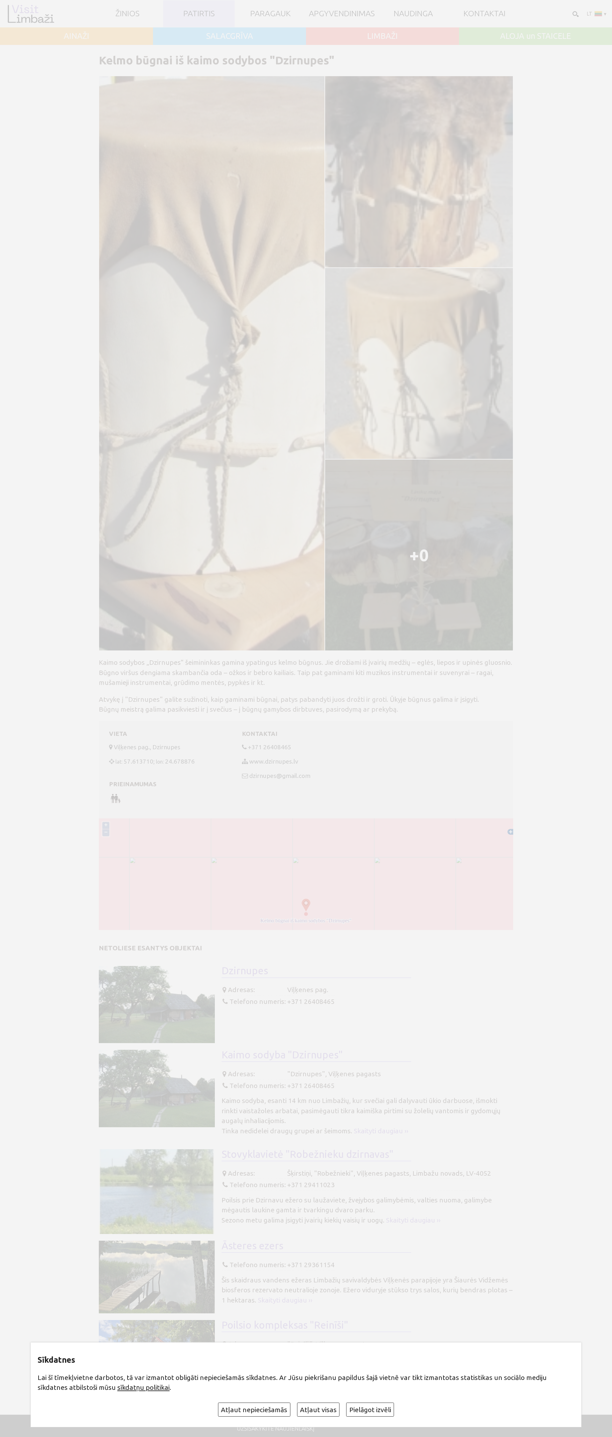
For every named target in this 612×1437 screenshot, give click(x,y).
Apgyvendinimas (342, 14)
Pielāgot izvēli (370, 1409)
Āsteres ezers (252, 1245)
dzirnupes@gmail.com (279, 775)
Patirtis (199, 14)
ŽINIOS (127, 14)
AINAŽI (76, 36)
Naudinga (413, 14)
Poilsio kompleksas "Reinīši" (285, 1325)
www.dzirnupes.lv (273, 761)
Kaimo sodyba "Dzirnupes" (282, 1054)
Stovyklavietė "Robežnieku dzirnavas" (307, 1154)
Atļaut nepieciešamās (254, 1409)
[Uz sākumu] (30, 13)
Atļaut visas (318, 1409)
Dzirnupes (245, 970)
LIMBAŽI (382, 36)
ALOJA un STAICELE (535, 36)
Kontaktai (484, 14)
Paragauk (270, 14)
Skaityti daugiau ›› (381, 1131)
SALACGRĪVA (229, 36)
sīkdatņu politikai (143, 1387)
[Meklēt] (575, 13)
